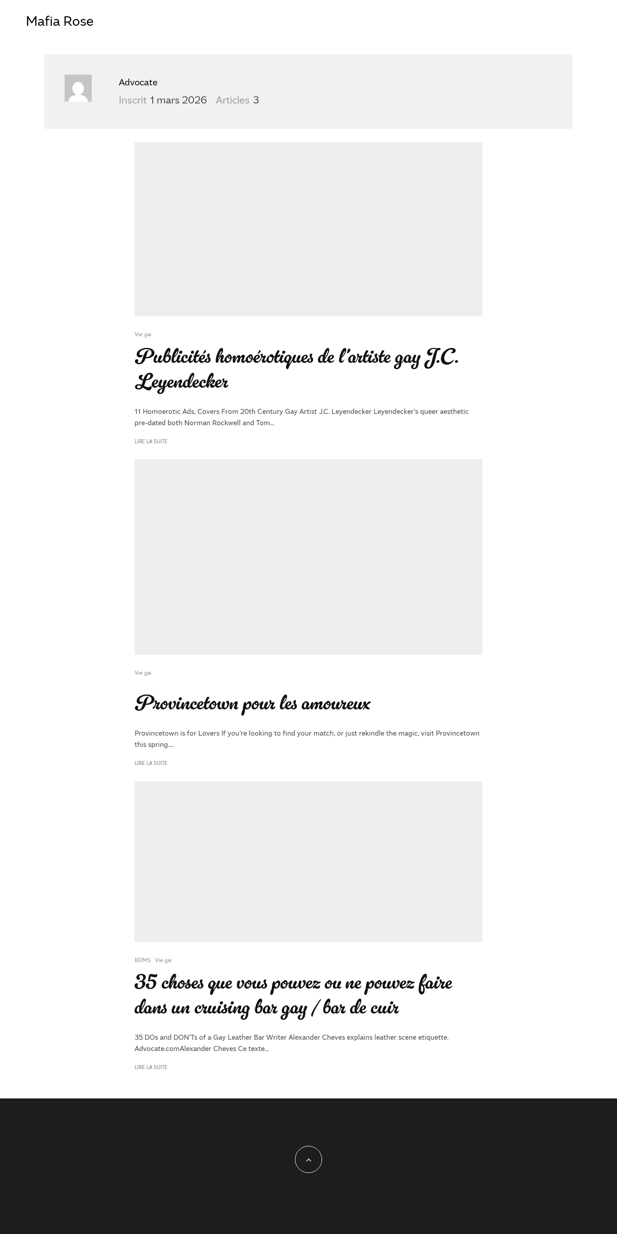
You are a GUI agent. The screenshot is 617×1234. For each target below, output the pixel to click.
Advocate (138, 82)
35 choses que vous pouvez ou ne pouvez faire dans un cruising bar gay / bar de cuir (293, 995)
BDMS (142, 959)
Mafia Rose (59, 20)
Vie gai (143, 334)
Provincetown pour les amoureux (252, 703)
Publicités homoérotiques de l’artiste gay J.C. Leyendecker (297, 369)
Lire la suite (151, 441)
